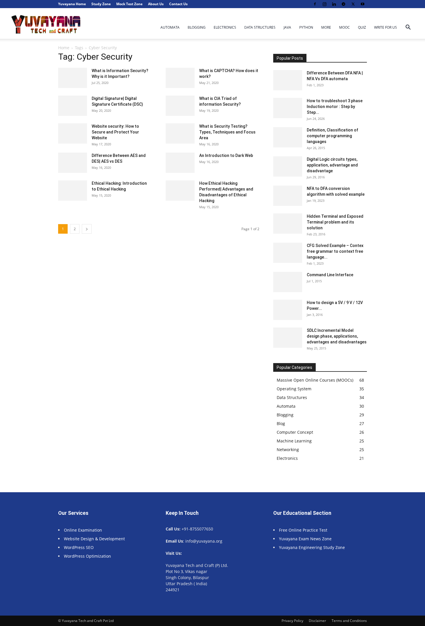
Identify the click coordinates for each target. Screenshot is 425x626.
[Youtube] (362, 4)
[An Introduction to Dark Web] (180, 163)
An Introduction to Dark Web (226, 155)
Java (287, 27)
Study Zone (101, 3)
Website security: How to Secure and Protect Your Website (115, 132)
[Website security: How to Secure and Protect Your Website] (72, 133)
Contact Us (178, 3)
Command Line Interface (330, 274)
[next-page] (87, 229)
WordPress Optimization (87, 556)
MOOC (344, 27)
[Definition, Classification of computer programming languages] (287, 137)
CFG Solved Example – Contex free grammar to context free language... (335, 251)
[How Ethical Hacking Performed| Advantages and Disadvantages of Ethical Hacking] (180, 190)
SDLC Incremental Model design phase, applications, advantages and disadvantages (337, 336)
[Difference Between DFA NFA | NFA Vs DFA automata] (287, 80)
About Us (156, 3)
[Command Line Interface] (287, 282)
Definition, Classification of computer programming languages (332, 136)
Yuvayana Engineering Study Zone (312, 547)
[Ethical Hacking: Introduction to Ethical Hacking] (72, 190)
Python (306, 27)
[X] (353, 4)
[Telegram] (343, 4)
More (326, 27)
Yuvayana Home (72, 3)
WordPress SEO (79, 547)
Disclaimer (317, 620)
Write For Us (385, 27)
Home (63, 47)
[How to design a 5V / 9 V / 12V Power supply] (287, 310)
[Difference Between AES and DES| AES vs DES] (72, 163)
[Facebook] (315, 4)
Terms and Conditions (349, 620)
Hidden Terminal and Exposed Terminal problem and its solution (335, 222)
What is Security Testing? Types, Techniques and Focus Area (227, 132)
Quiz (362, 27)
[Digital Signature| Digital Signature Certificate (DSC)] (72, 106)
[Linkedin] (334, 4)
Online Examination (83, 530)
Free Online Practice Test (303, 530)
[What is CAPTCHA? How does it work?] (180, 78)
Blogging (197, 27)
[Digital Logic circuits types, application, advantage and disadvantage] (287, 166)
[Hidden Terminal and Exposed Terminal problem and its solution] (287, 223)
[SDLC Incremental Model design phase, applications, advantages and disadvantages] (287, 337)
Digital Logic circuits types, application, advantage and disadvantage (332, 165)
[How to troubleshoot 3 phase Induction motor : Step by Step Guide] (287, 108)
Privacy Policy (292, 620)
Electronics (225, 27)
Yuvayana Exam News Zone (305, 538)
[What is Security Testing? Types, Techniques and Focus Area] (180, 133)
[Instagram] (324, 4)
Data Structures (260, 27)
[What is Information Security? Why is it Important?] (72, 78)
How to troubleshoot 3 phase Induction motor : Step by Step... (335, 106)
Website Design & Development (94, 538)
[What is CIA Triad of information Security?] (180, 106)
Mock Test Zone (129, 3)
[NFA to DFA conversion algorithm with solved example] (287, 196)
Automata (170, 27)
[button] (408, 28)
